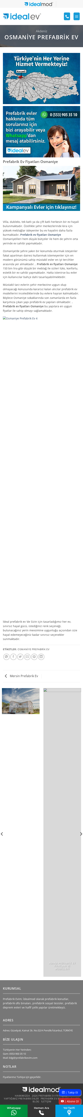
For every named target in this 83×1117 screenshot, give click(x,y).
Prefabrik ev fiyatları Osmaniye (40, 234)
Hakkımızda (22, 1095)
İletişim (46, 1101)
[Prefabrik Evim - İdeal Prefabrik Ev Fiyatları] (22, 16)
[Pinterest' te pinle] (34, 657)
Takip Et (71, 1092)
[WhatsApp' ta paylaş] (6, 657)
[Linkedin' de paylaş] (41, 657)
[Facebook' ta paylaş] (13, 657)
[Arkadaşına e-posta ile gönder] (27, 657)
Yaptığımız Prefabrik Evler (21, 1098)
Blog (36, 1101)
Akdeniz (41, 31)
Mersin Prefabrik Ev (23, 676)
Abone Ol (71, 1101)
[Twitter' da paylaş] (20, 657)
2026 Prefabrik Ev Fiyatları (49, 1095)
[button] (77, 16)
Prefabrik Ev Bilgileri (55, 1098)
